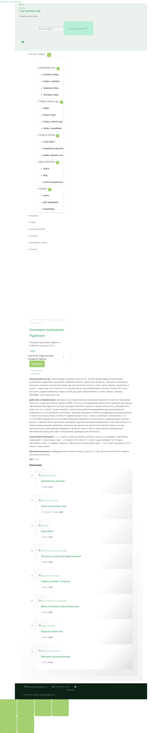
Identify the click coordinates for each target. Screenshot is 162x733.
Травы (55, 320)
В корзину (37, 364)
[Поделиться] (43, 707)
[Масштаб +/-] (8, 707)
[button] (38, 54)
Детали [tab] (37, 373)
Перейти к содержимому (10, 1)
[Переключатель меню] (49, 55)
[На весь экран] (25, 707)
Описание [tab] (38, 370)
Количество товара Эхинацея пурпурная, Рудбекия (40, 357)
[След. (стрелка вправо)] (25, 724)
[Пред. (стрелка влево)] (8, 724)
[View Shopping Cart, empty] (24, 44)
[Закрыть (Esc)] (60, 707)
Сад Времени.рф (30, 10)
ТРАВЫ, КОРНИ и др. (44, 320)
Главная (32, 320)
